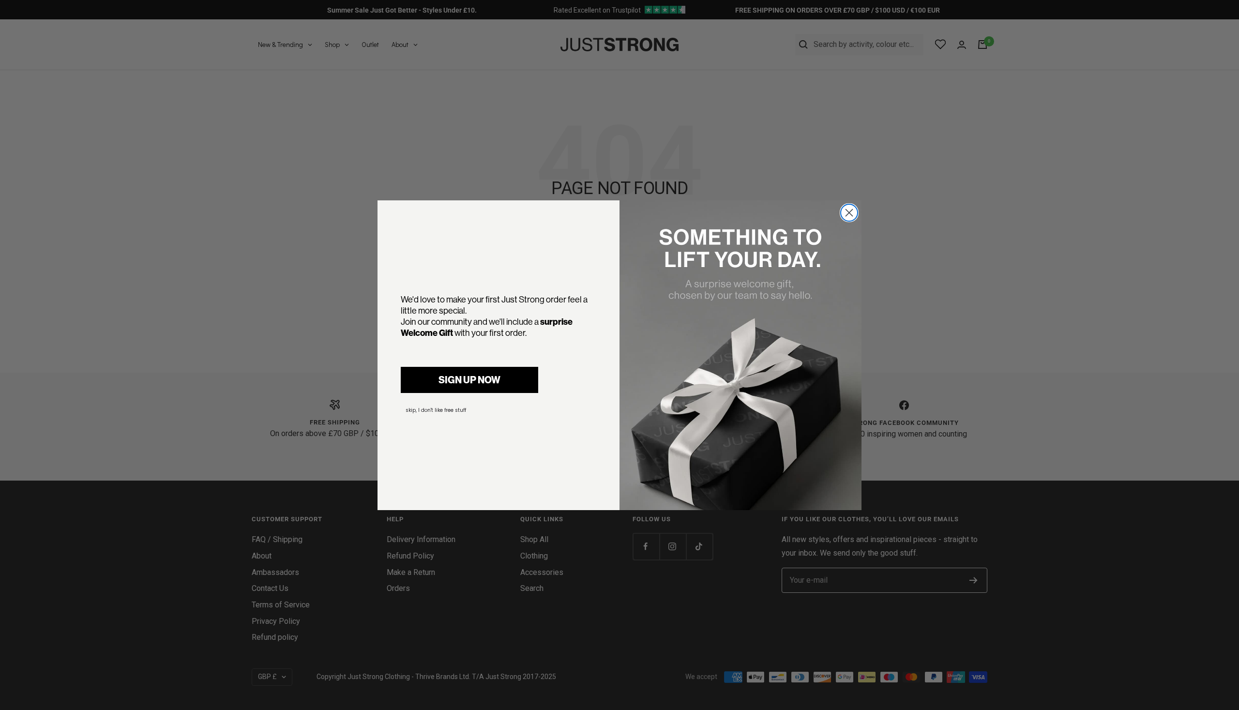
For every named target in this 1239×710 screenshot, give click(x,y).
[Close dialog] (849, 212)
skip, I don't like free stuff (436, 410)
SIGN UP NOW (469, 380)
